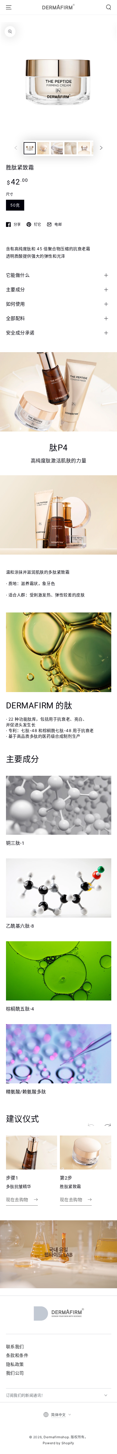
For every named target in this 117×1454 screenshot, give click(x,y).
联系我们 (15, 1346)
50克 (15, 205)
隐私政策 (15, 1364)
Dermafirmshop (56, 1437)
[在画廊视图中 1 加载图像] (30, 148)
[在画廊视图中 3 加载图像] (57, 148)
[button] (109, 7)
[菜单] (9, 7)
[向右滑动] (101, 148)
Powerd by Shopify (58, 1443)
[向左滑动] (16, 148)
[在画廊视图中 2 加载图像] (43, 148)
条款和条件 (17, 1355)
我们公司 (15, 1373)
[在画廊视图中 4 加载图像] (70, 148)
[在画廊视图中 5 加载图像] (84, 148)
